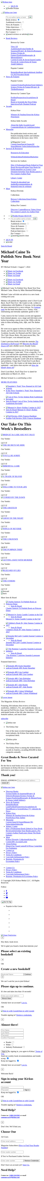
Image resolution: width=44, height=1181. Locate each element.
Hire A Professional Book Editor (23, 165)
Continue (28, 974)
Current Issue (16, 144)
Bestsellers (15, 72)
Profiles (14, 98)
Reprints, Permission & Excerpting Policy (15, 860)
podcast (9, 668)
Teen (33, 85)
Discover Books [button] (12, 791)
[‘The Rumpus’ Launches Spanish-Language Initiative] (24, 651)
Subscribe (35, 146)
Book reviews (11, 20)
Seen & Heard (6, 246)
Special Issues (26, 144)
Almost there (6, 998)
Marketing (34, 157)
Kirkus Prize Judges (17, 818)
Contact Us (10, 868)
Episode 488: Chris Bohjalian (23, 681)
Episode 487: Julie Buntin (22, 687)
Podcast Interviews (13, 30)
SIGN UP (5, 783)
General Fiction (17, 85)
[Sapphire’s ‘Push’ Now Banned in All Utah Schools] (24, 388)
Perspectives (21, 98)
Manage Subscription (23, 146)
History (20, 57)
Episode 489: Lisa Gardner (22, 674)
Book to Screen (17, 102)
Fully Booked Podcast (27, 104)
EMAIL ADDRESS (9, 780)
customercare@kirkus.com (10, 1117)
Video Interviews (13, 27)
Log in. (24, 1003)
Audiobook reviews (14, 22)
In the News (27, 102)
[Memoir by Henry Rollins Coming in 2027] (23, 408)
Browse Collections (18, 199)
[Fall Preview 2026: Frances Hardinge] (21, 416)
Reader (9, 1042)
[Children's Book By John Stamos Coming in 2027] (24, 625)
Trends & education (18, 182)
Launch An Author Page (29, 212)
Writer (8, 1045)
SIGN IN (14, 6)
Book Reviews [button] (11, 38)
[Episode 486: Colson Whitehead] (19, 691)
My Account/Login (19, 842)
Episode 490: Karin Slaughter (23, 668)
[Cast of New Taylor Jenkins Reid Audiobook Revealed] (24, 399)
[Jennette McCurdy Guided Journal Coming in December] (24, 638)
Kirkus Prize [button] (11, 813)
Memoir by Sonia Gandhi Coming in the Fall (23, 619)
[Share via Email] (13, 275)
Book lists (23, 72)
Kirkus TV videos (30, 809)
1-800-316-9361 (14, 1115)
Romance (37, 51)
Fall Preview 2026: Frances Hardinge (26, 418)
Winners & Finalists (18, 115)
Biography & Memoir (28, 798)
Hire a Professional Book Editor (18, 829)
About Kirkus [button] (11, 844)
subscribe (4, 719)
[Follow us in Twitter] (7, 893)
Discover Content (17, 209)
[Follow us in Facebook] (6, 891)
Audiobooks (15, 49)
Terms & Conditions (14, 855)
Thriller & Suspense (19, 794)
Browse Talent (30, 209)
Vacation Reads (23, 74)
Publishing (26, 157)
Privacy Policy (11, 853)
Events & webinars (24, 186)
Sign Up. (26, 1165)
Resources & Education (20, 153)
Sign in (4, 1051)
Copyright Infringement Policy (17, 857)
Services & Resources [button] (14, 149)
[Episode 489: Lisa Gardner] (17, 672)
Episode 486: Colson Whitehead (24, 693)
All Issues (20, 822)
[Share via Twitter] (13, 273)
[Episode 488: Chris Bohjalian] (18, 678)
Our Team (15, 846)
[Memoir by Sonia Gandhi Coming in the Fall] (24, 615)
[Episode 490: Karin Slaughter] (18, 666)
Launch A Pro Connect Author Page (26, 173)
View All (14, 47)
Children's (19, 64)
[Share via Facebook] (14, 271)
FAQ (27, 846)
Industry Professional (14, 1047)
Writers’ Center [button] (11, 826)
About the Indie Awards (20, 125)
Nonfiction (21, 55)
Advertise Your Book (26, 172)
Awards (29, 98)
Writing (13, 157)
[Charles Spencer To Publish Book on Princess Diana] (24, 604)
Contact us (10, 850)
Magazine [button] (9, 129)
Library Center (16, 178)
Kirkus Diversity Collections (17, 839)
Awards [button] (9, 106)
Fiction (23, 49)
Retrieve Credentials (32, 1161)
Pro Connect (11, 32)
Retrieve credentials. (24, 1015)
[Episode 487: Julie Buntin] (17, 685)
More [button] (8, 189)
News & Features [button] (12, 77)
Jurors (17, 117)
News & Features (13, 25)
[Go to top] (6, 902)
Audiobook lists (33, 72)
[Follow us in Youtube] (7, 897)
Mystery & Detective (26, 51)
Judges (37, 127)
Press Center (34, 846)
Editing (19, 157)
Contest (22, 846)
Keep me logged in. (9, 1061)
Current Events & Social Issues (23, 60)
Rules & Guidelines (27, 127)
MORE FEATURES (9, 382)
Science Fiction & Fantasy (21, 87)
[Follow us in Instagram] (7, 895)
